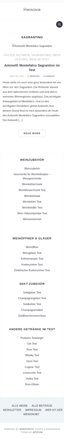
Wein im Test (39, 59)
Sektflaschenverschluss (32, 315)
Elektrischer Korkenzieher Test (32, 270)
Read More (32, 133)
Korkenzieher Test (32, 264)
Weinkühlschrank (32, 184)
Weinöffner (32, 247)
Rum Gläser (32, 384)
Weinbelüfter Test (32, 207)
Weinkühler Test (32, 201)
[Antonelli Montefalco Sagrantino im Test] (32, 45)
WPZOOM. (38, 432)
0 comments (48, 76)
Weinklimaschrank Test (32, 190)
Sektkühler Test (32, 304)
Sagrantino (41, 55)
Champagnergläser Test (32, 298)
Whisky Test (32, 355)
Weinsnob (34, 76)
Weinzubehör (32, 168)
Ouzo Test (32, 361)
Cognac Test (32, 367)
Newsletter (12, 410)
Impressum (33, 410)
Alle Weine (20, 405)
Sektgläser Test (32, 292)
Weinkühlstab (32, 196)
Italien (9, 55)
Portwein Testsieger (32, 338)
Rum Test (32, 349)
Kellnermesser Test (32, 258)
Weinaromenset (32, 219)
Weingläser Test (32, 253)
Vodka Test (32, 378)
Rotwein (23, 55)
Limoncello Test (32, 372)
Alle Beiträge (42, 405)
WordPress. (27, 429)
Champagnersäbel (32, 310)
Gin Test (32, 343)
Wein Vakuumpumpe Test (32, 213)
